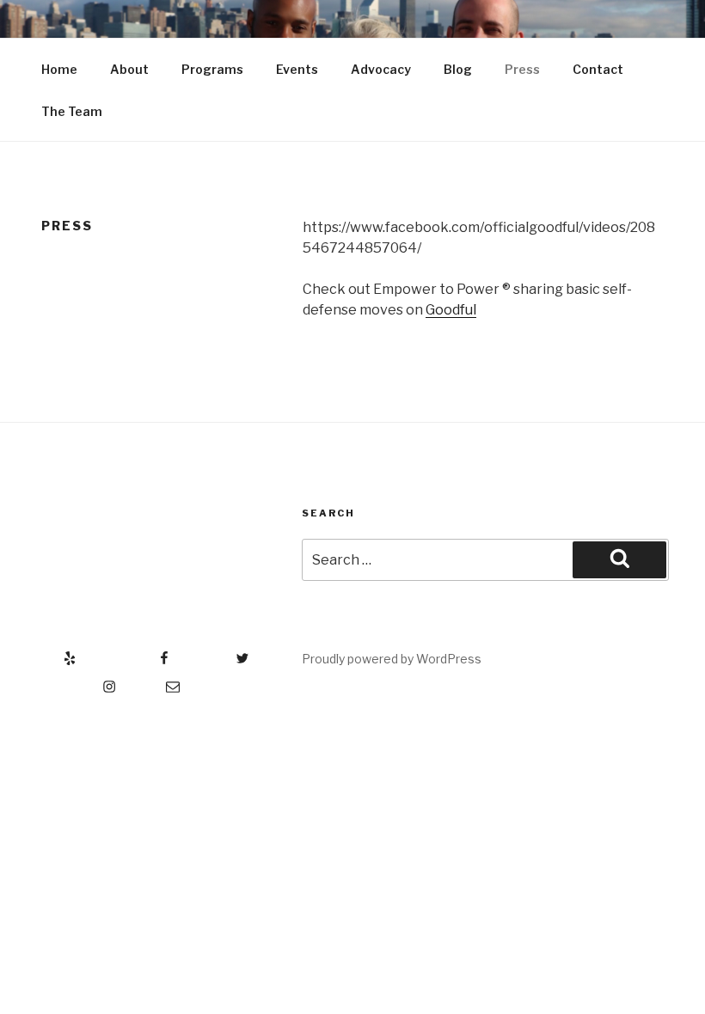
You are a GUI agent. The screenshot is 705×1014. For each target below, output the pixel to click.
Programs (212, 69)
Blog (458, 69)
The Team (71, 111)
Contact (598, 69)
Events (297, 69)
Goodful (451, 310)
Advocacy (381, 69)
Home (59, 69)
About (129, 69)
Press (522, 69)
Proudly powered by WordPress (391, 658)
